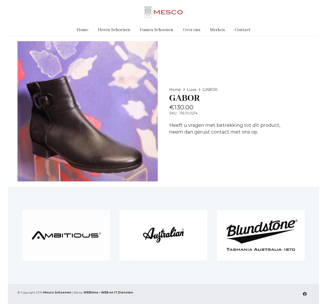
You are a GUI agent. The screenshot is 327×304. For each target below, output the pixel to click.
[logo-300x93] (163, 12)
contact (220, 132)
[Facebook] (305, 294)
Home (175, 89)
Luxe (192, 89)
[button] (133, 30)
